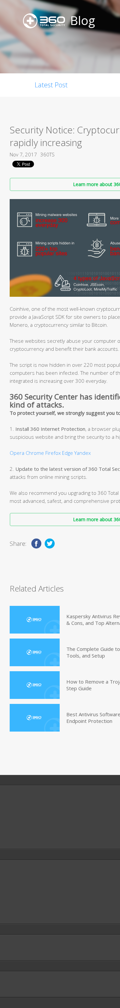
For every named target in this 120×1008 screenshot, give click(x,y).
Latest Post (51, 84)
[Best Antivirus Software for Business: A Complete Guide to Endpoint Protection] (35, 718)
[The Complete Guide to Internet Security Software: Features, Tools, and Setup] (35, 652)
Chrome (35, 452)
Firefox (53, 452)
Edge (67, 452)
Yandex (82, 452)
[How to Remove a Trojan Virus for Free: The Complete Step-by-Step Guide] (35, 685)
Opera (17, 452)
